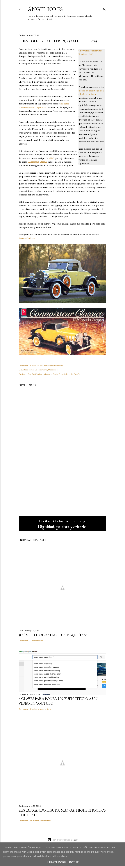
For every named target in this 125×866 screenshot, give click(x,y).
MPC (51, 158)
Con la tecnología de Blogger (65, 840)
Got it (74, 862)
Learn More (56, 862)
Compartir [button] (23, 365)
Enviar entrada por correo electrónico (46, 365)
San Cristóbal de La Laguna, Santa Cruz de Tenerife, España (54, 374)
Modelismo (53, 370)
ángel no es (45, 9)
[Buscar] (104, 8)
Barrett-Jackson (27, 238)
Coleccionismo (41, 370)
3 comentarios (36, 640)
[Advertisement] (62, 487)
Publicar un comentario (40, 709)
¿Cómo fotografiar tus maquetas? (53, 635)
